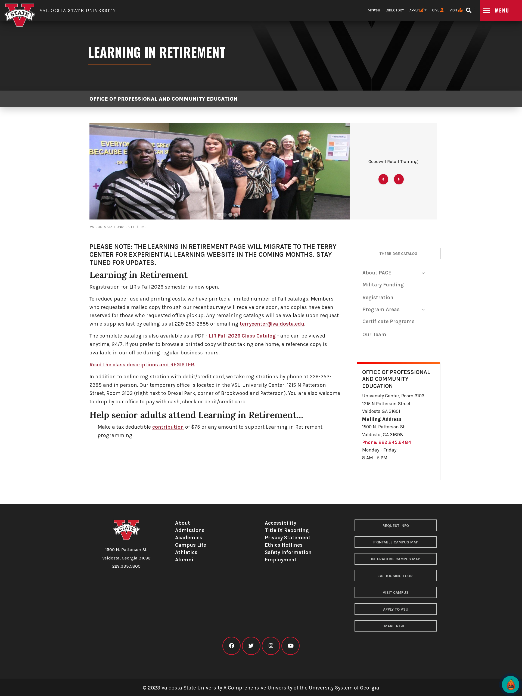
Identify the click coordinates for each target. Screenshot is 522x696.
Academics (188, 537)
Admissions (189, 530)
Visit (454, 10)
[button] (383, 179)
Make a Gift (395, 626)
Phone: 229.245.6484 (386, 442)
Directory (395, 10)
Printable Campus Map (395, 542)
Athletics (186, 552)
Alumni (184, 559)
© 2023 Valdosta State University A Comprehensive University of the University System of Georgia (261, 688)
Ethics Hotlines (284, 544)
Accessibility (280, 522)
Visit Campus (396, 592)
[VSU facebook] (231, 646)
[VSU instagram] (271, 646)
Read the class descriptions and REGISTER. (142, 364)
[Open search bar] (468, 8)
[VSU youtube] (290, 646)
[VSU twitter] (251, 646)
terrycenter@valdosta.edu (272, 324)
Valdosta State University (112, 227)
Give (436, 10)
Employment (281, 559)
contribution (168, 427)
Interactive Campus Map (395, 559)
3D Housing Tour (395, 576)
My (374, 10)
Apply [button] (414, 10)
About (182, 522)
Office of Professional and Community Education (163, 99)
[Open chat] (510, 684)
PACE (144, 227)
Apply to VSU (395, 609)
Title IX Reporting (287, 530)
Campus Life (190, 544)
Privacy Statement (287, 537)
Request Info (396, 525)
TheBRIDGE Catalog (398, 253)
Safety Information (288, 552)
